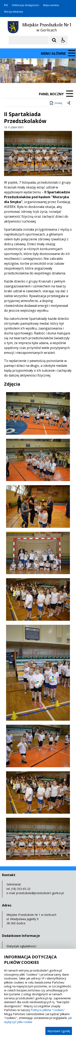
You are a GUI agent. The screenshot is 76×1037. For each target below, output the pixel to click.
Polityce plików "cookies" (48, 1010)
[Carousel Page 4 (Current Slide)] (51, 75)
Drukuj (58, 103)
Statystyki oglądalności (21, 946)
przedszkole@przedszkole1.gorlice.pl (40, 893)
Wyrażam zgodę (58, 1031)
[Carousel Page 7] (62, 75)
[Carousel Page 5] (55, 75)
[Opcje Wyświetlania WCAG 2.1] (63, 40)
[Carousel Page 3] (47, 75)
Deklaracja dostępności (25, 5)
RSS (6, 5)
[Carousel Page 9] (70, 75)
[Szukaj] (54, 40)
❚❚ (8, 75)
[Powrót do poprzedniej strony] (69, 103)
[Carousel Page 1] (39, 75)
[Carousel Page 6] (59, 75)
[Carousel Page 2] (43, 75)
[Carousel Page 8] (66, 75)
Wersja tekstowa (13, 12)
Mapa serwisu (51, 5)
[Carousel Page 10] (74, 75)
